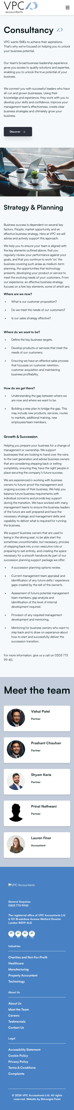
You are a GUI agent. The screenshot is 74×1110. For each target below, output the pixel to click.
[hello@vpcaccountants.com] (32, 934)
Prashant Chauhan (46, 743)
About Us (14, 1003)
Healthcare (16, 963)
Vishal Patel (40, 711)
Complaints (16, 1074)
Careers (13, 1015)
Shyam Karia (41, 775)
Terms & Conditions (21, 1068)
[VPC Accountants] (21, 7)
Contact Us (16, 1027)
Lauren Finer (41, 838)
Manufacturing (18, 969)
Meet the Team (18, 1009)
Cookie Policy (18, 1055)
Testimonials (16, 1021)
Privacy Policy (18, 1061)
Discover (15, 131)
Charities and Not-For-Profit (27, 957)
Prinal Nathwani (44, 806)
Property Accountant (22, 975)
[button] (67, 7)
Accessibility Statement (24, 1049)
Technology (16, 981)
